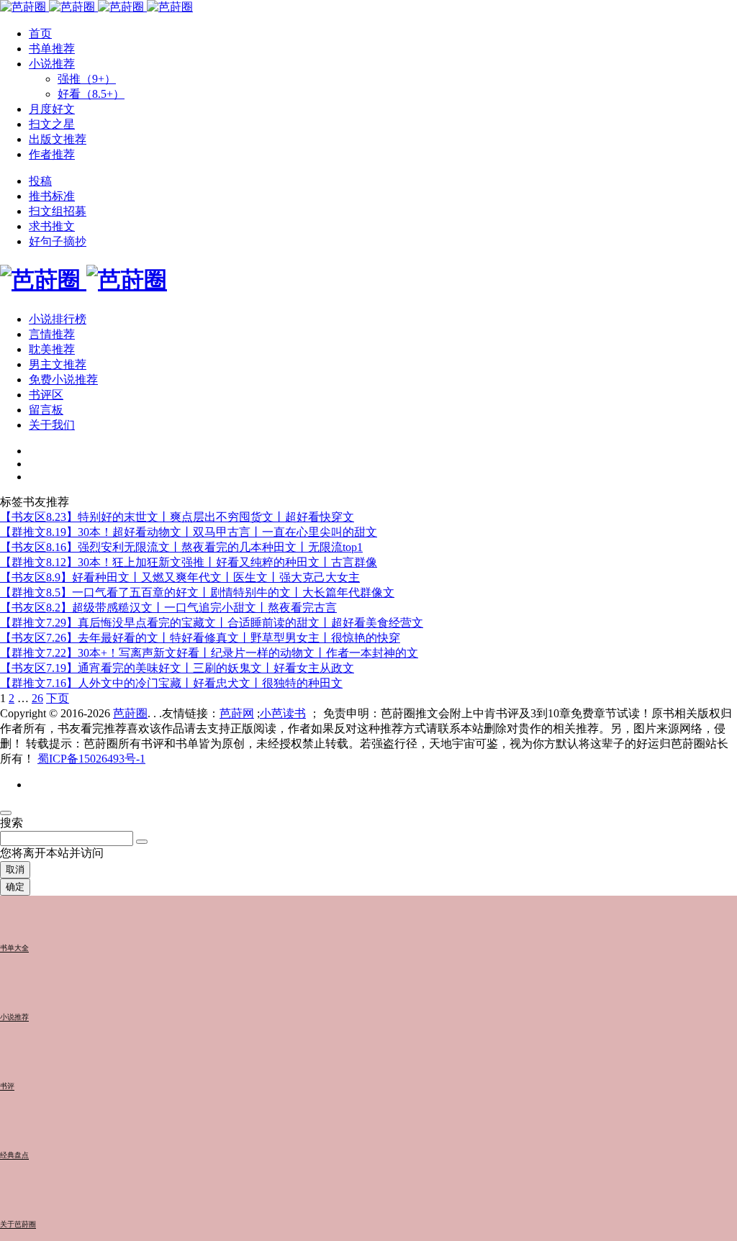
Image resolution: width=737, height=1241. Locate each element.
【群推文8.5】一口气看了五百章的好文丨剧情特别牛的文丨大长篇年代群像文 (197, 592)
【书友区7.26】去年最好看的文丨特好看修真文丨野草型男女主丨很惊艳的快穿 (200, 638)
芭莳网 (237, 713)
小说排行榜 (57, 319)
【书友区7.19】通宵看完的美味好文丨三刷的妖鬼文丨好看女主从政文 (177, 668)
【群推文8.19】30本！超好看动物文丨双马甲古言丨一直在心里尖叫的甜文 (188, 532)
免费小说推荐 (63, 379)
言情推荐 (52, 334)
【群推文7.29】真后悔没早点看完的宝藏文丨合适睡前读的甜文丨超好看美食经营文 (211, 623)
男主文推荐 (57, 364)
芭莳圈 (130, 713)
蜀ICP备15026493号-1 (91, 759)
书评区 (46, 394)
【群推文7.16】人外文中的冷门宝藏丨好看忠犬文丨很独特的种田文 (171, 683)
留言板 (46, 410)
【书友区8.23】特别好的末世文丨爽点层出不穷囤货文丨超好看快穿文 (177, 517)
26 (37, 698)
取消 (15, 869)
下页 (57, 698)
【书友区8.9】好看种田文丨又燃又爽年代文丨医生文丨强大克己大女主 (180, 577)
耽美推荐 (52, 349)
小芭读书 (283, 713)
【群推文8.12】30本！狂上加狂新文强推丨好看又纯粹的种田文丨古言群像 (188, 562)
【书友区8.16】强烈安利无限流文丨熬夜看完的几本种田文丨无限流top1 (181, 547)
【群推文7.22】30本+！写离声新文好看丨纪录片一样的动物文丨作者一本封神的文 (209, 653)
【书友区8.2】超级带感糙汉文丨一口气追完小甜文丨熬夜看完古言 (168, 607)
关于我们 (52, 425)
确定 (15, 886)
